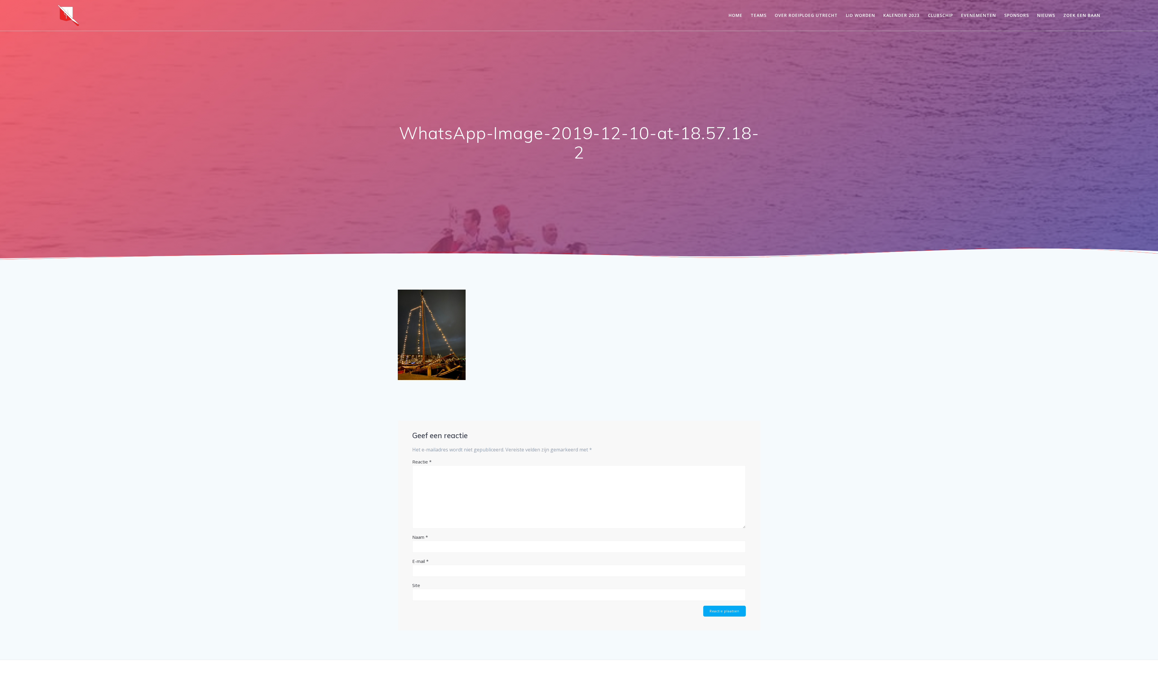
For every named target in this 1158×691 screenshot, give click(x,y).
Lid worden (860, 15)
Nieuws (1046, 15)
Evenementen (978, 15)
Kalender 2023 (901, 15)
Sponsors (1016, 15)
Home (735, 15)
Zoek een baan (1081, 15)
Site (416, 585)
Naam (420, 537)
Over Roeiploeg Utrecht (806, 15)
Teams (759, 15)
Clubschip (940, 15)
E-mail (420, 561)
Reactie (422, 462)
